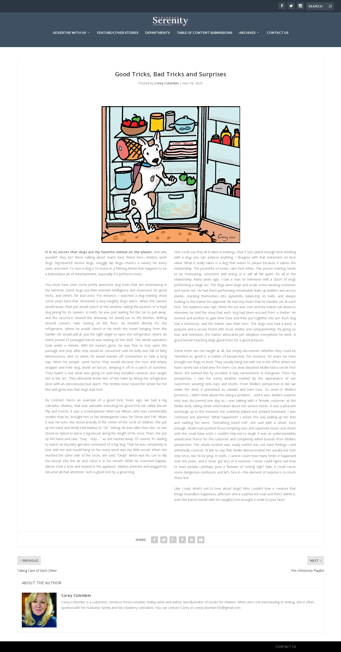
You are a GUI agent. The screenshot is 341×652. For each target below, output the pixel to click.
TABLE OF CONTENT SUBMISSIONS (204, 33)
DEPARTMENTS (157, 33)
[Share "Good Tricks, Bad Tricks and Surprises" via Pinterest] (182, 539)
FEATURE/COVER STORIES (117, 33)
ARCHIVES (247, 33)
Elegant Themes (54, 647)
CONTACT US (277, 33)
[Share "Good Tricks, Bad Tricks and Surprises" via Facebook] (154, 539)
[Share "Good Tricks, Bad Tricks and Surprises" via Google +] (173, 539)
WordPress (97, 647)
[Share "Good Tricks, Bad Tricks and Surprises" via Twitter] (163, 539)
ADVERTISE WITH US (69, 33)
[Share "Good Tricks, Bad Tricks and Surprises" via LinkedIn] (191, 539)
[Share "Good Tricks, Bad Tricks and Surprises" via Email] (201, 539)
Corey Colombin (166, 83)
